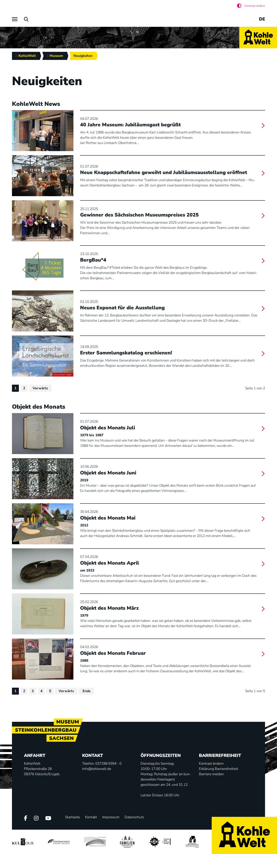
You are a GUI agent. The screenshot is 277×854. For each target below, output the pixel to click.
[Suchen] (26, 19)
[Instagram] (36, 819)
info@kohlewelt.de (96, 768)
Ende (86, 691)
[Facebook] (25, 819)
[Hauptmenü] (14, 19)
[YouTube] (48, 819)
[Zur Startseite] (258, 37)
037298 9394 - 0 (108, 763)
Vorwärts (40, 388)
